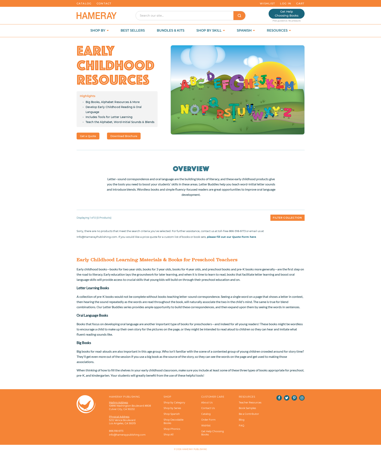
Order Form (208, 419)
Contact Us (208, 408)
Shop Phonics (172, 428)
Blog (241, 419)
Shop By (98, 30)
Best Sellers (133, 30)
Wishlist (267, 3)
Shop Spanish (172, 413)
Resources (277, 30)
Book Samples (247, 408)
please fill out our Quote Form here (231, 236)
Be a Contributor (249, 413)
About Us (207, 402)
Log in (285, 3)
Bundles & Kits (170, 30)
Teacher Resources (250, 402)
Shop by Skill (209, 30)
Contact (104, 3)
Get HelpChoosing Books (286, 13)
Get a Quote (88, 136)
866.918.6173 (116, 430)
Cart (300, 3)
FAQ (241, 425)
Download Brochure (123, 136)
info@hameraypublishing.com (127, 434)
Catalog (84, 3)
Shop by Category (174, 402)
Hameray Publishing (194, 449)
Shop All (168, 434)
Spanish (244, 30)
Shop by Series (172, 408)
